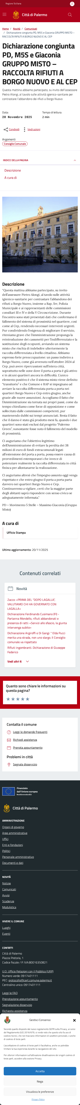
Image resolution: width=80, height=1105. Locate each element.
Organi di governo (13, 827)
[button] (74, 1020)
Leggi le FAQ (10, 993)
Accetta (40, 1071)
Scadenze (8, 901)
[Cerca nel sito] (69, 14)
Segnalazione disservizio (17, 1005)
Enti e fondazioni (12, 845)
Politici (6, 851)
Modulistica (9, 907)
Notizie (6, 883)
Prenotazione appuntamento (20, 999)
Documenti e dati (12, 863)
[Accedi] (72, 3)
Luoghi (6, 927)
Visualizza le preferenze (40, 1092)
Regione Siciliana (13, 3)
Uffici (5, 839)
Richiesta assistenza (14, 1011)
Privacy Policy (38, 1099)
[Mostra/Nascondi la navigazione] (4, 14)
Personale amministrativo (18, 857)
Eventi (6, 933)
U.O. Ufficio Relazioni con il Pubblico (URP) (27, 971)
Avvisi (5, 895)
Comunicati (9, 889)
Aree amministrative (14, 833)
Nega (40, 1081)
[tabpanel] (40, 627)
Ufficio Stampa (16, 532)
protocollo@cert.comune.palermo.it (30, 980)
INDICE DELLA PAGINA (15, 160)
